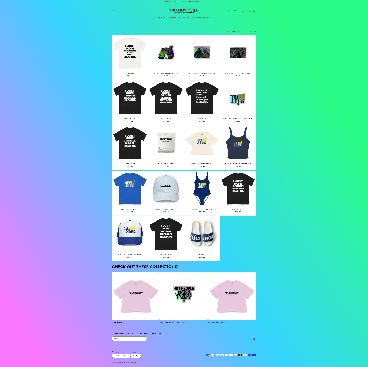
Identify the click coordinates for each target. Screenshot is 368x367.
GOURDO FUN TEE (129, 119)
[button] (114, 11)
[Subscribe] (144, 338)
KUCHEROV (202, 254)
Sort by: (228, 32)
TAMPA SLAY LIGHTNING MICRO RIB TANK (238, 164)
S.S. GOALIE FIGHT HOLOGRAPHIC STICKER (166, 73)
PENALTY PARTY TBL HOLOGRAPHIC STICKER (238, 73)
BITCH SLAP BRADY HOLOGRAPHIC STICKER (202, 73)
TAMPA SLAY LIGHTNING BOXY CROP (202, 164)
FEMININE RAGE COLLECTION (172, 322)
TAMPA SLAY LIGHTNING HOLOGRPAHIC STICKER (238, 119)
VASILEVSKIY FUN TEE (238, 209)
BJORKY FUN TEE (166, 119)
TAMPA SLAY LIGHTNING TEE (130, 209)
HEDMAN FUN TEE (166, 254)
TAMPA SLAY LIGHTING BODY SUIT (202, 209)
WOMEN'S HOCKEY (216, 322)
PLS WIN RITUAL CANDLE (166, 164)
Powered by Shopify (131, 362)
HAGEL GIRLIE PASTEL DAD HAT (166, 209)
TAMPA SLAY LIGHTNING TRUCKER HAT (130, 254)
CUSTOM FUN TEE (130, 73)
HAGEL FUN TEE (130, 164)
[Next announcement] (255, 2)
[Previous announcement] (113, 2)
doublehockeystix (121, 362)
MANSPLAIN (117, 322)
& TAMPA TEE (202, 119)
